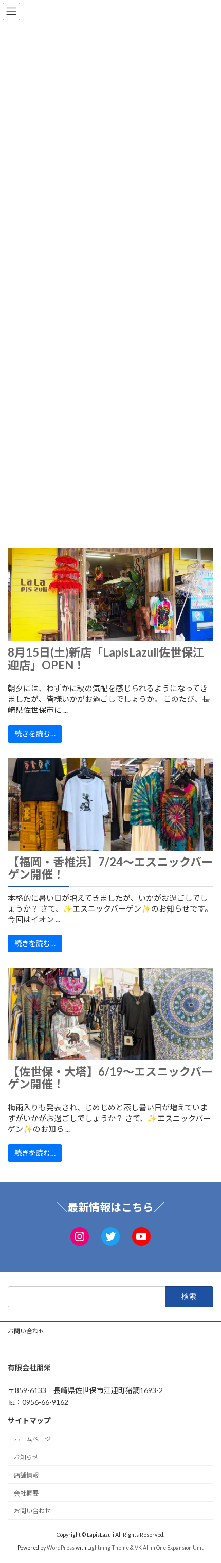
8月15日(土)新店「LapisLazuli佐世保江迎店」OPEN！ (106, 658)
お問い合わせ (26, 1331)
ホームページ (32, 1439)
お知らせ (26, 1457)
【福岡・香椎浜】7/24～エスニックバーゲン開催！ (110, 868)
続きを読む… (35, 733)
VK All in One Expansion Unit (169, 1547)
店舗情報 (26, 1475)
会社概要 (26, 1493)
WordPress (61, 1547)
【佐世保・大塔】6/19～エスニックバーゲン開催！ (110, 1078)
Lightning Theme (108, 1547)
